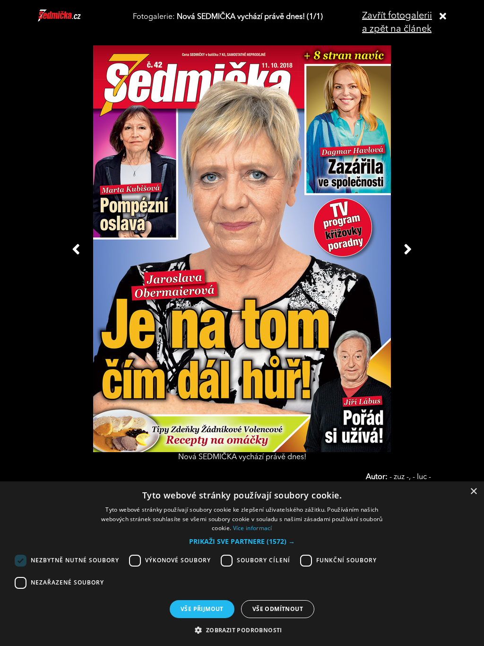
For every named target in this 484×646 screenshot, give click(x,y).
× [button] (473, 491)
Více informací (252, 528)
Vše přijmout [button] (202, 609)
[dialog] (242, 563)
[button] (242, 541)
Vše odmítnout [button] (277, 609)
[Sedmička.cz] (71, 20)
